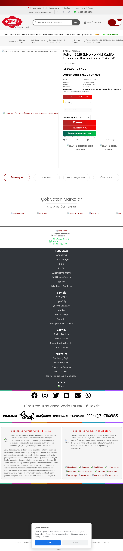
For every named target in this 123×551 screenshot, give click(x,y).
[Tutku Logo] (84, 467)
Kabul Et (47, 543)
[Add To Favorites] (74, 140)
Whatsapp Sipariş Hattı (81, 133)
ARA (75, 22)
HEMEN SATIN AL (80, 128)
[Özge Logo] (71, 475)
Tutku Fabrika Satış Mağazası (61, 375)
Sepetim (61, 319)
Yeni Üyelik (61, 296)
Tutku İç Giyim (61, 371)
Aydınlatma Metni (61, 272)
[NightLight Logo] (112, 467)
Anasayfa (61, 254)
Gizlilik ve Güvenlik (61, 277)
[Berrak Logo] (98, 475)
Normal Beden (88, 82)
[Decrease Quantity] (80, 117)
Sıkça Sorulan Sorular (84, 147)
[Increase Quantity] (88, 117)
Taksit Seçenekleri (76, 177)
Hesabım (61, 310)
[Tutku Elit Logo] (97, 467)
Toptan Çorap (61, 362)
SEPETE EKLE (81, 122)
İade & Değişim (61, 259)
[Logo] (15, 22)
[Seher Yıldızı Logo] (61, 217)
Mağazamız (80, 8)
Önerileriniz (106, 177)
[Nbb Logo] (35, 217)
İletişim (61, 281)
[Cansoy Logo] (111, 475)
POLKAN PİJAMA (71, 51)
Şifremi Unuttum (61, 305)
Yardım (90, 8)
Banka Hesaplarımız (51, 8)
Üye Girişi (61, 301)
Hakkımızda (36, 8)
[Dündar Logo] (85, 475)
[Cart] (114, 22)
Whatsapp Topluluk (61, 286)
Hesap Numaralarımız (61, 323)
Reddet (75, 543)
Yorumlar (46, 177)
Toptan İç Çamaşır (62, 367)
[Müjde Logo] (112, 471)
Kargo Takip (61, 314)
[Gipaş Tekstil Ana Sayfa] (71, 467)
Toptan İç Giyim (61, 358)
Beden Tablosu (67, 8)
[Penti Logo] (85, 217)
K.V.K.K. (61, 268)
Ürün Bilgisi (16, 177)
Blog (61, 263)
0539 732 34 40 (60, 243)
